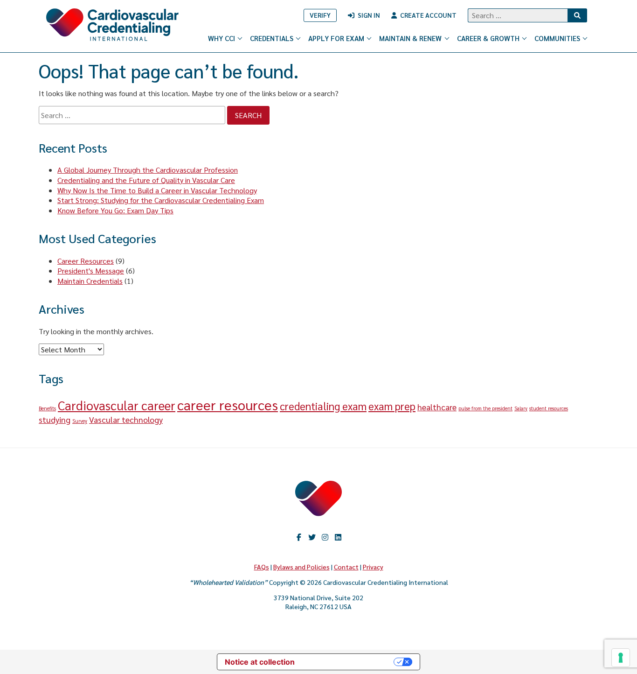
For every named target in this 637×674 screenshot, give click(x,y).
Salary (520, 408)
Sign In (369, 15)
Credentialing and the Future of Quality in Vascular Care (146, 180)
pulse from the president (485, 408)
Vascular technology (126, 419)
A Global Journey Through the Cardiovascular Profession (147, 170)
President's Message (90, 270)
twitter (311, 537)
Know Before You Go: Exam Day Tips (115, 210)
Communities (557, 38)
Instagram (325, 537)
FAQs (261, 566)
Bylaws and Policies (301, 566)
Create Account (428, 15)
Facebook (298, 537)
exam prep (391, 406)
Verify (320, 15)
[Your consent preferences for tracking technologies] (621, 658)
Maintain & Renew (410, 38)
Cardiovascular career (116, 405)
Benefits (47, 408)
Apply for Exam (336, 38)
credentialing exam (323, 406)
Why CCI (221, 38)
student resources (548, 408)
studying (54, 419)
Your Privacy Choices (349, 662)
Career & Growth (488, 38)
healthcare (437, 406)
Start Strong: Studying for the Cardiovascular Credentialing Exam (160, 200)
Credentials (271, 38)
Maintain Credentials (90, 281)
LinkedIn (338, 537)
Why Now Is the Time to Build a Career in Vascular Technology (157, 190)
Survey (79, 421)
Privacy (373, 566)
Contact (346, 566)
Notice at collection (260, 662)
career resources (227, 405)
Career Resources (85, 261)
